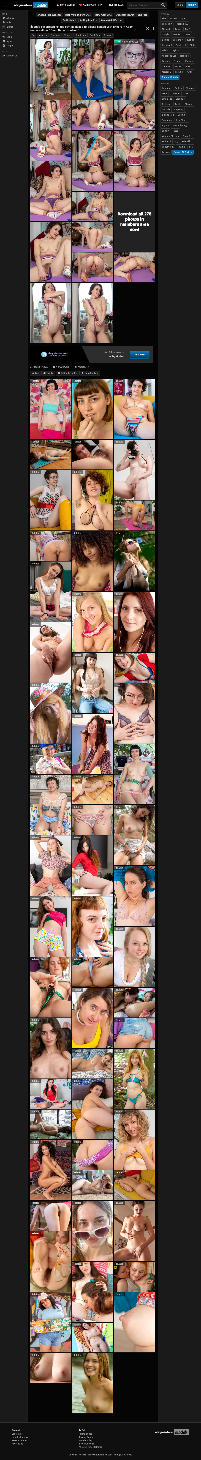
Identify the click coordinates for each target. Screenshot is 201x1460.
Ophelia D (167, 45)
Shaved (188, 104)
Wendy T (177, 34)
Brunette (180, 99)
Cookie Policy (85, 1440)
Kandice (189, 61)
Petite (178, 104)
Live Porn (142, 15)
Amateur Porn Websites (49, 15)
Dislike (50, 373)
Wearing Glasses (170, 136)
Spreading (167, 120)
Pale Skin (186, 141)
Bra (191, 147)
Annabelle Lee (169, 56)
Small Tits (95, 35)
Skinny (165, 131)
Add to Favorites (69, 373)
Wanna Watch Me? (90, 4)
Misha (178, 66)
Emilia (178, 29)
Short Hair (81, 35)
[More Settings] (153, 28)
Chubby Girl (168, 147)
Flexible (68, 35)
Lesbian (166, 152)
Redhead (166, 141)
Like (37, 373)
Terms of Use (85, 1434)
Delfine (165, 40)
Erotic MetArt (69, 20)
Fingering (55, 35)
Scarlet (177, 61)
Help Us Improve (20, 1437)
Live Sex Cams (116, 5)
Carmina (166, 61)
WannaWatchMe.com (111, 20)
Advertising (17, 1443)
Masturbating (180, 125)
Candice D (181, 45)
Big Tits (165, 125)
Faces (175, 131)
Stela (192, 45)
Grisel (190, 72)
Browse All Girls (170, 77)
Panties (178, 88)
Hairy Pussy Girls (103, 15)
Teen (164, 93)
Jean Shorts (181, 120)
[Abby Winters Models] (31, 5)
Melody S (166, 72)
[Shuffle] (147, 28)
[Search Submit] (163, 5)
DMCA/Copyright (87, 1443)
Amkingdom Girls (88, 20)
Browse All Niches (183, 152)
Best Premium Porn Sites (78, 15)
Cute (186, 93)
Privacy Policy (86, 1437)
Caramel (179, 72)
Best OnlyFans (65, 4)
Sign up (192, 5)
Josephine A (182, 24)
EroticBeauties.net (125, 15)
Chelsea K (167, 24)
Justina (190, 40)
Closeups (175, 93)
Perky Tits (187, 136)
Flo (33, 35)
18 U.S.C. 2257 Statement (91, 1447)
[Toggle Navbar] (5, 5)
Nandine (184, 56)
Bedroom (166, 104)
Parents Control (19, 1440)
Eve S (187, 29)
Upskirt (181, 115)
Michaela (166, 29)
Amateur (42, 35)
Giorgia (165, 34)
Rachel (173, 18)
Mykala (175, 50)
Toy (176, 141)
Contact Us (17, 1434)
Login (180, 5)
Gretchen (166, 66)
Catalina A (178, 40)
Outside (166, 109)
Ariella (165, 50)
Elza (164, 18)
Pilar (187, 34)
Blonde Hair (168, 115)
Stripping (108, 35)
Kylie (183, 18)
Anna (187, 66)
